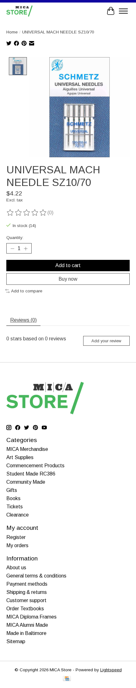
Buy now (68, 279)
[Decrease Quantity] (12, 248)
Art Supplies (20, 457)
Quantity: (14, 237)
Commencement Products (35, 465)
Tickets (14, 506)
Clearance (17, 514)
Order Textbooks (25, 608)
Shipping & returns (26, 592)
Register (16, 537)
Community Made (25, 482)
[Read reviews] (26, 213)
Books (13, 498)
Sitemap (15, 641)
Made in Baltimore (26, 633)
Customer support (26, 600)
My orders (17, 545)
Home (12, 32)
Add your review (106, 340)
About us (16, 567)
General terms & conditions (36, 575)
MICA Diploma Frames (31, 616)
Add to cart (68, 265)
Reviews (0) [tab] (23, 320)
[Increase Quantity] (26, 248)
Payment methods (26, 584)
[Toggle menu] (123, 11)
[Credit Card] (67, 679)
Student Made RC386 (30, 473)
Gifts (11, 490)
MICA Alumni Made (27, 625)
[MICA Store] (19, 10)
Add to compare (26, 291)
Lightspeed (111, 669)
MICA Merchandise (27, 449)
